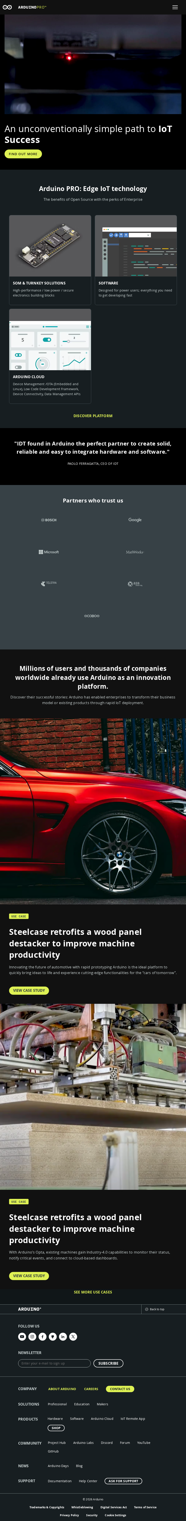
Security (92, 1515)
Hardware (55, 1418)
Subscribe (108, 1363)
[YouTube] (22, 1337)
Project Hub (57, 1442)
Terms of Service (145, 1507)
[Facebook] (42, 1337)
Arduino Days (58, 1466)
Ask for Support (123, 1481)
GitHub (53, 1451)
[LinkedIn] (63, 1337)
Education (82, 1404)
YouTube (143, 1442)
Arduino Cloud (102, 1418)
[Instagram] (32, 1337)
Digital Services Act (113, 1507)
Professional (57, 1404)
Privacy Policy (69, 1515)
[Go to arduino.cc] (7, 7)
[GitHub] (53, 1337)
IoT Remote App (133, 1418)
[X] (73, 1337)
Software (77, 1418)
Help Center (88, 1481)
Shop (56, 1428)
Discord (107, 1442)
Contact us (120, 1389)
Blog (79, 1466)
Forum (125, 1442)
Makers (102, 1404)
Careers (91, 1389)
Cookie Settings (115, 1515)
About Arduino (62, 1389)
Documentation (60, 1481)
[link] (50, 260)
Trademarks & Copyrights (46, 1507)
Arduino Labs (83, 1442)
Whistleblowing (82, 1507)
